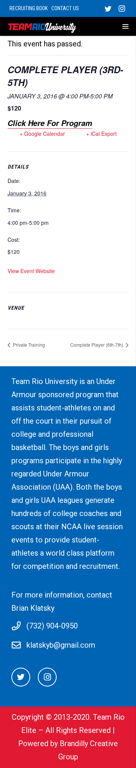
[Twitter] (108, 8)
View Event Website (31, 271)
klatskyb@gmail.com (60, 645)
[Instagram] (121, 8)
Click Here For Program (50, 123)
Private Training (28, 344)
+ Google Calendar (42, 133)
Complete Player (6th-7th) (97, 344)
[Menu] (115, 26)
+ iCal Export (101, 133)
